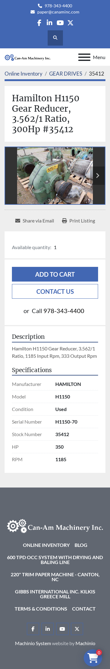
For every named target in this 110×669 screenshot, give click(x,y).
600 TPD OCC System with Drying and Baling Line (55, 559)
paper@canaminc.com (58, 11)
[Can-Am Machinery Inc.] (55, 525)
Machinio (85, 643)
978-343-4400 (58, 5)
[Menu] (84, 57)
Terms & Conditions (41, 608)
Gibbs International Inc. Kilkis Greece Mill (55, 594)
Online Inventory (46, 545)
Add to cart (55, 274)
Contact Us (55, 291)
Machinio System (33, 643)
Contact (84, 608)
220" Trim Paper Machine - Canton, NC (55, 576)
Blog (81, 545)
